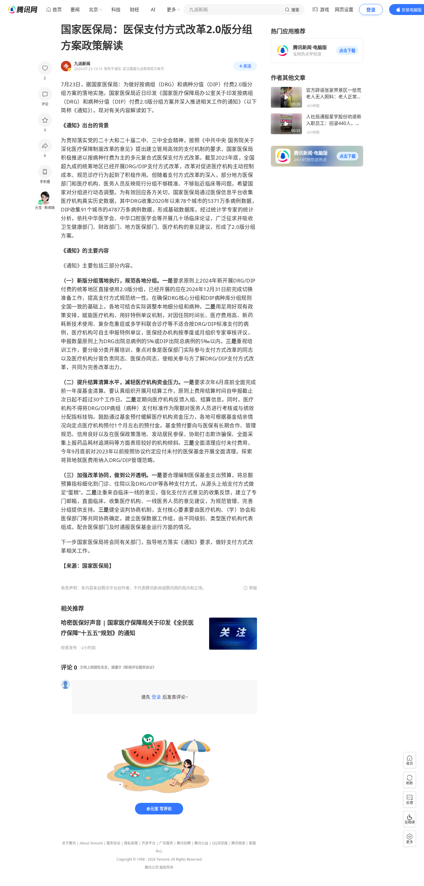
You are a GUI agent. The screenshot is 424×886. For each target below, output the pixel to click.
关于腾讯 (69, 843)
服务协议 (113, 843)
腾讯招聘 (184, 843)
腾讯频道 (238, 843)
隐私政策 (131, 843)
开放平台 (148, 843)
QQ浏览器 (220, 843)
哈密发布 (69, 648)
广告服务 (166, 843)
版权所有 (166, 867)
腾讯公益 (201, 843)
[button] (347, 50)
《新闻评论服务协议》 (138, 667)
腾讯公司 (152, 867)
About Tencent (91, 843)
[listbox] (159, 627)
